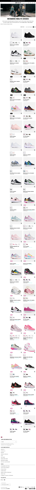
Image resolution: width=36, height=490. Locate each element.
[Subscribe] (16, 442)
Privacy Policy (3, 469)
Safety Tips (3, 473)
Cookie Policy (3, 470)
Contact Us (3, 450)
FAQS (2, 455)
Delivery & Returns (4, 454)
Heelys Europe (5, 487)
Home (2, 24)
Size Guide (3, 457)
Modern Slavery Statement (6, 472)
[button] (1, 3)
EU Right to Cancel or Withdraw (7, 475)
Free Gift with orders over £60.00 (18, 0)
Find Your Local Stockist (5, 461)
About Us (2, 449)
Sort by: (22, 26)
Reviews (2, 452)
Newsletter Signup (4, 460)
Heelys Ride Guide (4, 458)
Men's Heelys (30, 22)
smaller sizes (24, 22)
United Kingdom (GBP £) (5, 484)
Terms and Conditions (5, 467)
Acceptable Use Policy (5, 466)
